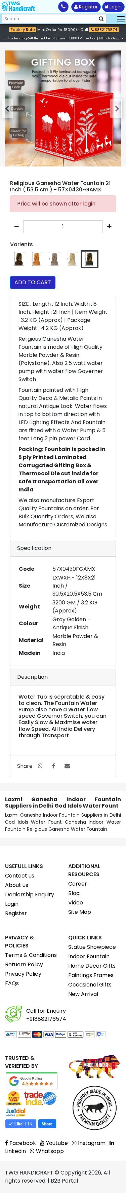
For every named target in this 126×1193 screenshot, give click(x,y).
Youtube (56, 1143)
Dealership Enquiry (29, 894)
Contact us (19, 876)
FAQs (12, 983)
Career (77, 884)
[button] (8, 108)
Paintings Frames (91, 975)
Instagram (91, 1143)
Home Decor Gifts (92, 966)
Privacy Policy (23, 974)
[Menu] (121, 19)
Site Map (79, 912)
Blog (74, 893)
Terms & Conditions (31, 955)
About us (16, 885)
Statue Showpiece (92, 947)
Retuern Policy (24, 964)
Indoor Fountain (89, 956)
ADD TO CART (32, 282)
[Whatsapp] (40, 766)
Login (115, 6)
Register (88, 6)
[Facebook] (53, 766)
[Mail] (67, 766)
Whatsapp (49, 1151)
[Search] (101, 19)
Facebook (22, 1143)
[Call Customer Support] (63, 6)
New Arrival (83, 994)
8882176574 (105, 29)
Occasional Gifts (90, 985)
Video (75, 902)
